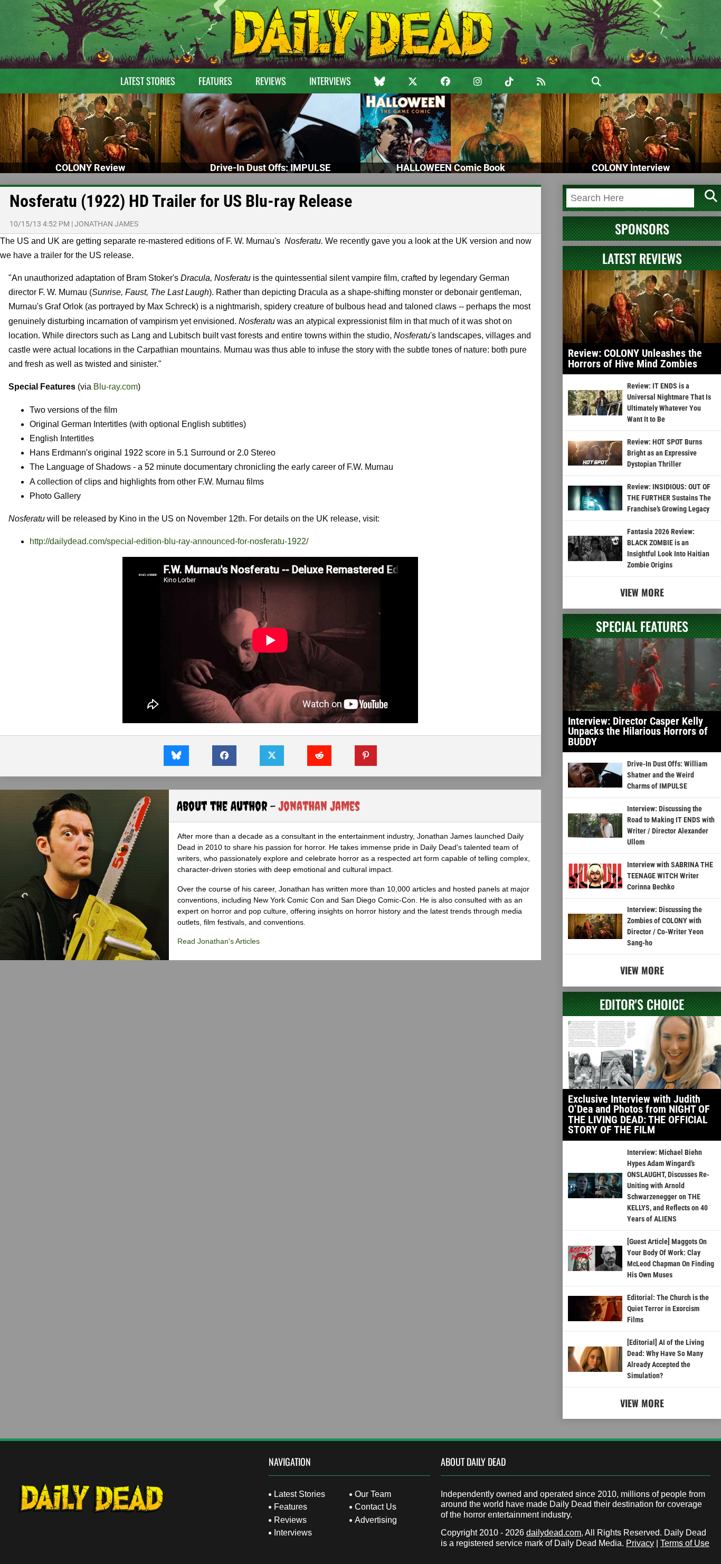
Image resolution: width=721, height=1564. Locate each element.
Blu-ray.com (115, 386)
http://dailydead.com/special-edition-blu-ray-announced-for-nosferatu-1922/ (169, 541)
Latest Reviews (642, 258)
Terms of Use (684, 1543)
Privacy (640, 1543)
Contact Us (375, 1506)
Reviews (270, 81)
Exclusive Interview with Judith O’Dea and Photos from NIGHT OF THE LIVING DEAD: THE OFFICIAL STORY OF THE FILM (639, 1114)
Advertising (376, 1519)
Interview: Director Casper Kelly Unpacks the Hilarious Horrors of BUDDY (638, 731)
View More (642, 592)
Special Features (642, 626)
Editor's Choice (642, 1003)
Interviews (330, 81)
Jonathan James (106, 224)
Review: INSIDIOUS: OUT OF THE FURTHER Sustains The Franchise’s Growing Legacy (669, 497)
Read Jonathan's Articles (218, 941)
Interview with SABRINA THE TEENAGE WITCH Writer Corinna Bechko (670, 875)
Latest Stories (147, 81)
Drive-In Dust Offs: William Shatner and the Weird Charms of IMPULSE (667, 775)
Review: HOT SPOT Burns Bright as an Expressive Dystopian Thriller (664, 453)
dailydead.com (553, 1532)
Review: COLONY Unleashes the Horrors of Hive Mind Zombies (635, 358)
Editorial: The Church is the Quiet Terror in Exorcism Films (668, 1308)
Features (215, 81)
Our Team (373, 1494)
